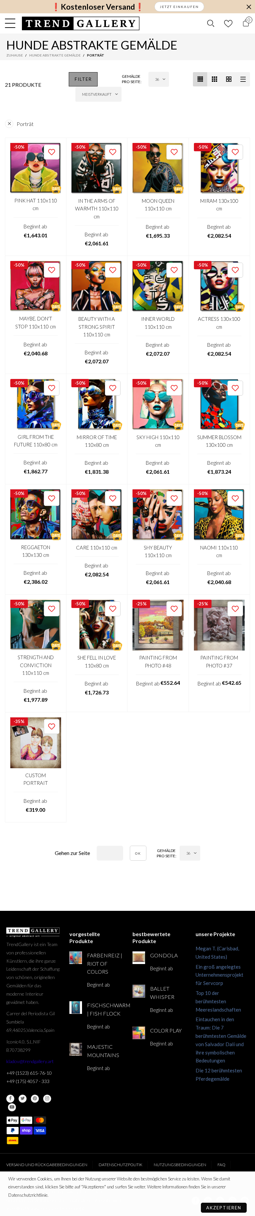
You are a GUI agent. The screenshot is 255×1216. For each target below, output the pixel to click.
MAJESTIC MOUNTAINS (103, 1050)
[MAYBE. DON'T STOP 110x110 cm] (35, 286)
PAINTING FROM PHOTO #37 (219, 661)
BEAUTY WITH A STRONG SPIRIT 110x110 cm (96, 326)
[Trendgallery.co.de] (81, 23)
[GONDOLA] (138, 957)
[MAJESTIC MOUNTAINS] (75, 1049)
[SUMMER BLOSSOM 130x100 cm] (219, 404)
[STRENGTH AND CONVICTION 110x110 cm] (35, 625)
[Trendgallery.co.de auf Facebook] (10, 1099)
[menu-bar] (12, 23)
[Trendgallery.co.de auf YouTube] (12, 1107)
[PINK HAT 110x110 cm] (35, 168)
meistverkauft (97, 94)
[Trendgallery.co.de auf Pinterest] (35, 1099)
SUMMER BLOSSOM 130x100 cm (219, 441)
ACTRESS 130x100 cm (219, 322)
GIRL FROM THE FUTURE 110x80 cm (35, 440)
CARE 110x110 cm (96, 547)
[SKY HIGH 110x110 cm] (158, 404)
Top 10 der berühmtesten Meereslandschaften (218, 1001)
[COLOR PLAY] (138, 1033)
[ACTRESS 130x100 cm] (219, 286)
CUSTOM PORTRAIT (35, 779)
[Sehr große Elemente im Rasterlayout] (228, 79)
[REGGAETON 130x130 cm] (35, 514)
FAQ (221, 1164)
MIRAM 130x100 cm (219, 204)
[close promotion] (249, 6)
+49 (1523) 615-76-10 (29, 1073)
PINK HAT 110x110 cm (35, 204)
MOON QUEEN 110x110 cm (158, 204)
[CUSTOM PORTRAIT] (35, 742)
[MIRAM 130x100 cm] (219, 168)
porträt (25, 124)
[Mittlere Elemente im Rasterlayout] (200, 79)
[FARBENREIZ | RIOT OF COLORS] (75, 957)
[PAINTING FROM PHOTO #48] (158, 625)
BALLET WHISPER (162, 992)
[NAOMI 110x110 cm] (219, 515)
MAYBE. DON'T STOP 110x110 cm (35, 322)
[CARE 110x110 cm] (97, 515)
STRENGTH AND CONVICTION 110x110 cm (36, 665)
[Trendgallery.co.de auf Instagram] (47, 1099)
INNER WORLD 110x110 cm (158, 322)
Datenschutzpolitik (120, 1164)
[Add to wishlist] (51, 152)
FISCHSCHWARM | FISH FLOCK (105, 1009)
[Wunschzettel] (228, 23)
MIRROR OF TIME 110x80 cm (97, 441)
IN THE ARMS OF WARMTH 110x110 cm (97, 208)
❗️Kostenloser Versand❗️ (97, 7)
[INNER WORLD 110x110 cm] (158, 286)
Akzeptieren (223, 1207)
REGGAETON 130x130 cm (35, 551)
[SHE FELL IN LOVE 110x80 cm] (97, 625)
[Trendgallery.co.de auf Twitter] (23, 1099)
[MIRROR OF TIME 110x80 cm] (97, 404)
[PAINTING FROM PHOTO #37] (219, 625)
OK (138, 853)
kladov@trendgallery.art (30, 1061)
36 (157, 79)
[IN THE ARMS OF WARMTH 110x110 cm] (97, 168)
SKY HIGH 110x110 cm (158, 441)
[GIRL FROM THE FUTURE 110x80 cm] (35, 404)
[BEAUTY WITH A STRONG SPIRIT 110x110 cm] (97, 286)
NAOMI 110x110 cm (219, 551)
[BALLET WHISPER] (138, 991)
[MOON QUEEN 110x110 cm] (158, 168)
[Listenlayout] (243, 79)
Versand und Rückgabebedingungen (46, 1164)
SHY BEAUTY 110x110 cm (158, 551)
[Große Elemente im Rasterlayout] (214, 79)
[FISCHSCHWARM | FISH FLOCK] (75, 1007)
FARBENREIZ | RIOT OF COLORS (104, 963)
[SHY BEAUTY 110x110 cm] (158, 515)
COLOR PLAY (166, 1030)
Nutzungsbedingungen (180, 1164)
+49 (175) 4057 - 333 (27, 1081)
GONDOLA (164, 955)
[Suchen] (210, 23)
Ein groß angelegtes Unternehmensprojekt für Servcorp (219, 975)
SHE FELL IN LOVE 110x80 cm (96, 661)
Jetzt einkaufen (179, 7)
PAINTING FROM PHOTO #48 (158, 661)
